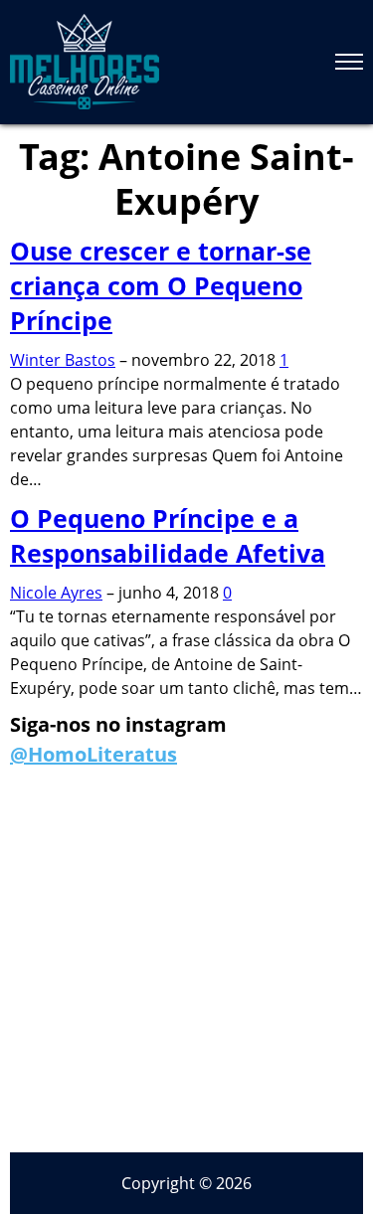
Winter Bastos (62, 360)
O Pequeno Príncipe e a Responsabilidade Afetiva (167, 535)
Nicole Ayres (56, 593)
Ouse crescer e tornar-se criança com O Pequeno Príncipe (160, 285)
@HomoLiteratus (93, 754)
